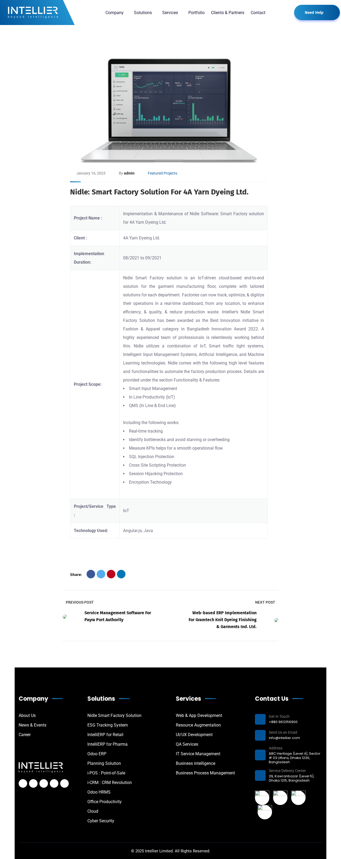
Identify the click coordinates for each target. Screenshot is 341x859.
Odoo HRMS (99, 792)
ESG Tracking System (107, 725)
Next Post (265, 602)
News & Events (32, 725)
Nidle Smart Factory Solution (114, 715)
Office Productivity (104, 801)
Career (25, 734)
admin (129, 173)
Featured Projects (162, 173)
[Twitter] (101, 574)
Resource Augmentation (198, 725)
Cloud (92, 811)
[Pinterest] (111, 574)
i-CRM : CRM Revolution (109, 782)
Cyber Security (100, 820)
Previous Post (80, 602)
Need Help (314, 12)
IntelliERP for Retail (105, 734)
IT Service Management (198, 753)
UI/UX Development (194, 734)
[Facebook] (91, 574)
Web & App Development (199, 715)
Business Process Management (205, 772)
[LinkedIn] (121, 574)
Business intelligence (195, 763)
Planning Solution (104, 763)
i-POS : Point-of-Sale (106, 772)
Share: (76, 574)
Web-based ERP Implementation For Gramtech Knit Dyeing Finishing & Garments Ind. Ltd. (223, 619)
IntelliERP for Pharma (107, 744)
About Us (27, 715)
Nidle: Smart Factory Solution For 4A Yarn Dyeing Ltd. (159, 192)
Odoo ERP (96, 753)
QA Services (187, 744)
